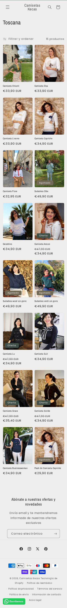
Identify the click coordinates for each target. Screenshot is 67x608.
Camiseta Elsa (41, 86)
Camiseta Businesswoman (15, 468)
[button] (7, 7)
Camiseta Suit (41, 353)
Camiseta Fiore (10, 191)
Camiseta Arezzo (42, 244)
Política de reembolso (39, 583)
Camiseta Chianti (11, 86)
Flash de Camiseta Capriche (47, 468)
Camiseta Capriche (43, 138)
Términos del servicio (49, 588)
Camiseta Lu (9, 353)
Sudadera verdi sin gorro (46, 301)
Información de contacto (46, 594)
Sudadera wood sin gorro (15, 301)
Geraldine (7, 244)
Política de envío (19, 594)
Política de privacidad (21, 588)
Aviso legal (35, 600)
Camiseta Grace (10, 411)
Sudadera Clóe (41, 191)
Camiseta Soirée (42, 411)
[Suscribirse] (55, 533)
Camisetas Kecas (29, 578)
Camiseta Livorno (11, 138)
